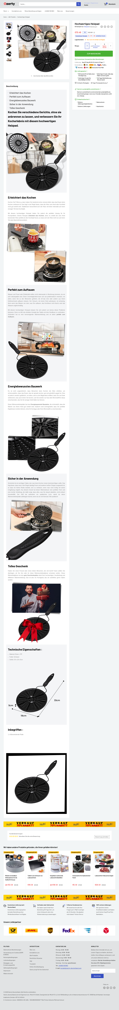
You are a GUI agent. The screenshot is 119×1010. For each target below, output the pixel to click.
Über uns (60, 11)
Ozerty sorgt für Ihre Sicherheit (39, 969)
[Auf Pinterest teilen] (105, 26)
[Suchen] (78, 4)
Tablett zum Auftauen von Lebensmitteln (35, 876)
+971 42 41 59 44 (19, 997)
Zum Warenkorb (94, 54)
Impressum (6, 970)
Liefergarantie (81, 71)
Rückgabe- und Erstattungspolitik (9, 964)
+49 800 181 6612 (49, 11)
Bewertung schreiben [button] (102, 837)
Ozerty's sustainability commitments (88, 89)
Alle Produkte (12, 17)
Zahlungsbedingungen (10, 968)
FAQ (31, 961)
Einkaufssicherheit (83, 99)
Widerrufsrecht (8, 973)
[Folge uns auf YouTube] (111, 988)
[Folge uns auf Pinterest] (107, 988)
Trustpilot (33, 964)
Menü (5, 11)
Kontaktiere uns (17, 11)
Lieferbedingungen (9, 960)
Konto (86, 5)
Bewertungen (70, 11)
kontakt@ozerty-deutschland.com (70, 968)
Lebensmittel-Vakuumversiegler (104, 875)
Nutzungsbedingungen (10, 957)
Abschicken (97, 976)
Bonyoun (86, 26)
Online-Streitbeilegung (37, 967)
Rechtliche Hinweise (36, 958)
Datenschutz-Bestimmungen (12, 950)
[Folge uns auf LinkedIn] (114, 988)
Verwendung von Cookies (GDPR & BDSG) (13, 953)
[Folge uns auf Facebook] (104, 988)
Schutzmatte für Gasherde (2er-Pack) (81, 876)
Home (5, 17)
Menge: (77, 46)
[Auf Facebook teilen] (101, 26)
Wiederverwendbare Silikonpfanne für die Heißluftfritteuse (11, 878)
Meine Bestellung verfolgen (33, 11)
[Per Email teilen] (111, 26)
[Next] (115, 870)
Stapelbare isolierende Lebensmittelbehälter (56, 876)
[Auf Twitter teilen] (108, 26)
